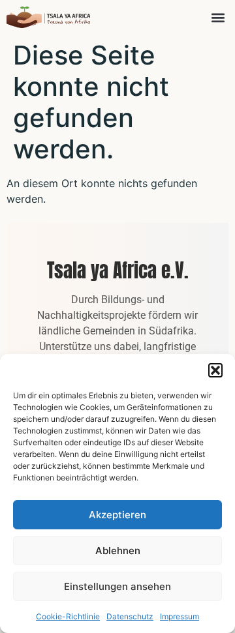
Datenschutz (129, 616)
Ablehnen (117, 550)
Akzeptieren (117, 514)
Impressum (179, 616)
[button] (215, 370)
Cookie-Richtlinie (68, 616)
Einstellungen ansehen (117, 586)
